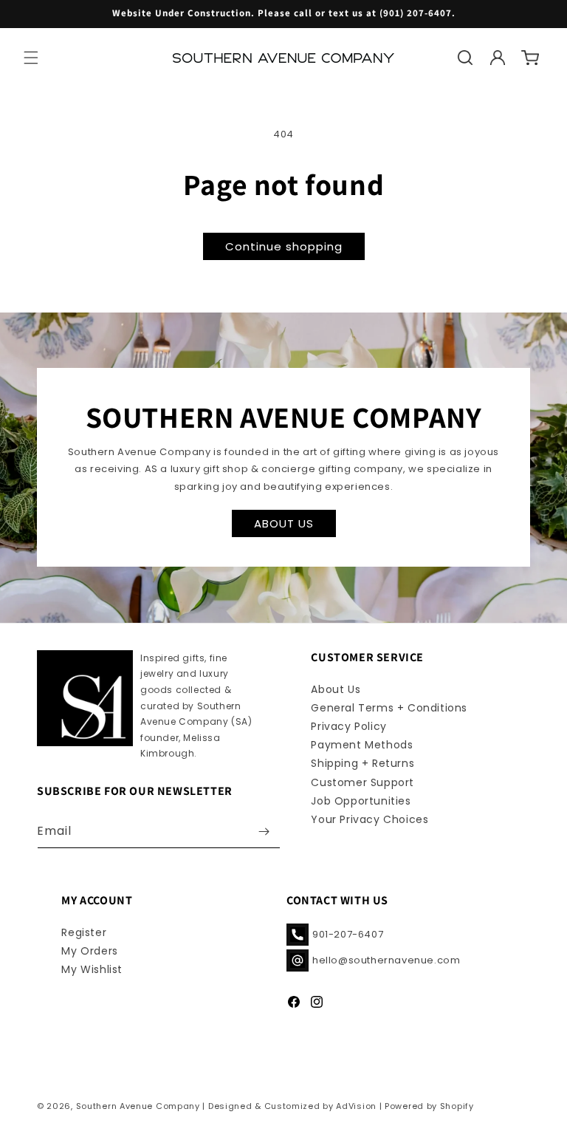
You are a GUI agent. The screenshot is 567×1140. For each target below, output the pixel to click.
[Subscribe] (263, 831)
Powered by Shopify (429, 1106)
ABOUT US (284, 523)
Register (83, 932)
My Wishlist (92, 969)
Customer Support (362, 782)
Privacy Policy (348, 726)
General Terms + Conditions (389, 707)
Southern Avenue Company (138, 1106)
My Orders (89, 950)
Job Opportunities (360, 800)
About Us (335, 689)
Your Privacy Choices (369, 819)
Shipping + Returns (362, 763)
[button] (31, 57)
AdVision (356, 1106)
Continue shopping (284, 246)
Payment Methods (362, 744)
